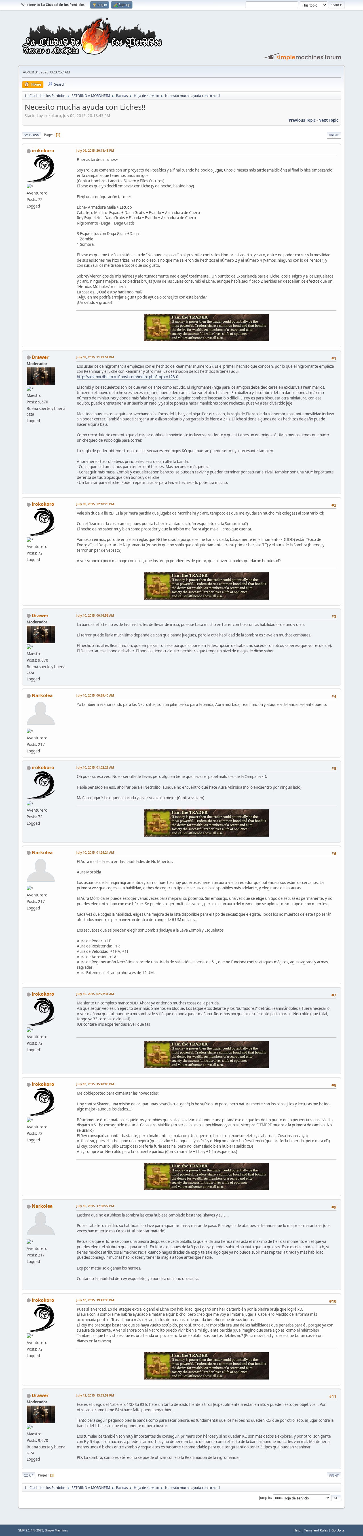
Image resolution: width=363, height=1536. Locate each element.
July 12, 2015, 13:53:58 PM (95, 1395)
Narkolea (42, 695)
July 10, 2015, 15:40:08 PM (95, 1084)
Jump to (265, 1497)
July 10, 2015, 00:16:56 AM (95, 615)
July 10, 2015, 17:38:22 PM (95, 1206)
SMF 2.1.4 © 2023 (30, 1530)
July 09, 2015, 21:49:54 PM (95, 357)
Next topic (328, 120)
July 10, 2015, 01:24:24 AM (95, 852)
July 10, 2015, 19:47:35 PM (95, 1300)
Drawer (40, 357)
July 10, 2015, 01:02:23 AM (95, 767)
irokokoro (43, 150)
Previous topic (302, 120)
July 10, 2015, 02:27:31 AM (95, 994)
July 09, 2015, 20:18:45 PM (95, 150)
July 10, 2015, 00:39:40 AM (95, 695)
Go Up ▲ (338, 1530)
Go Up (28, 1475)
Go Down (31, 135)
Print (334, 135)
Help (297, 1530)
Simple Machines (56, 1530)
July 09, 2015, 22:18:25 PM (95, 504)
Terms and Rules (316, 1530)
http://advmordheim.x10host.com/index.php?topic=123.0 (127, 376)
